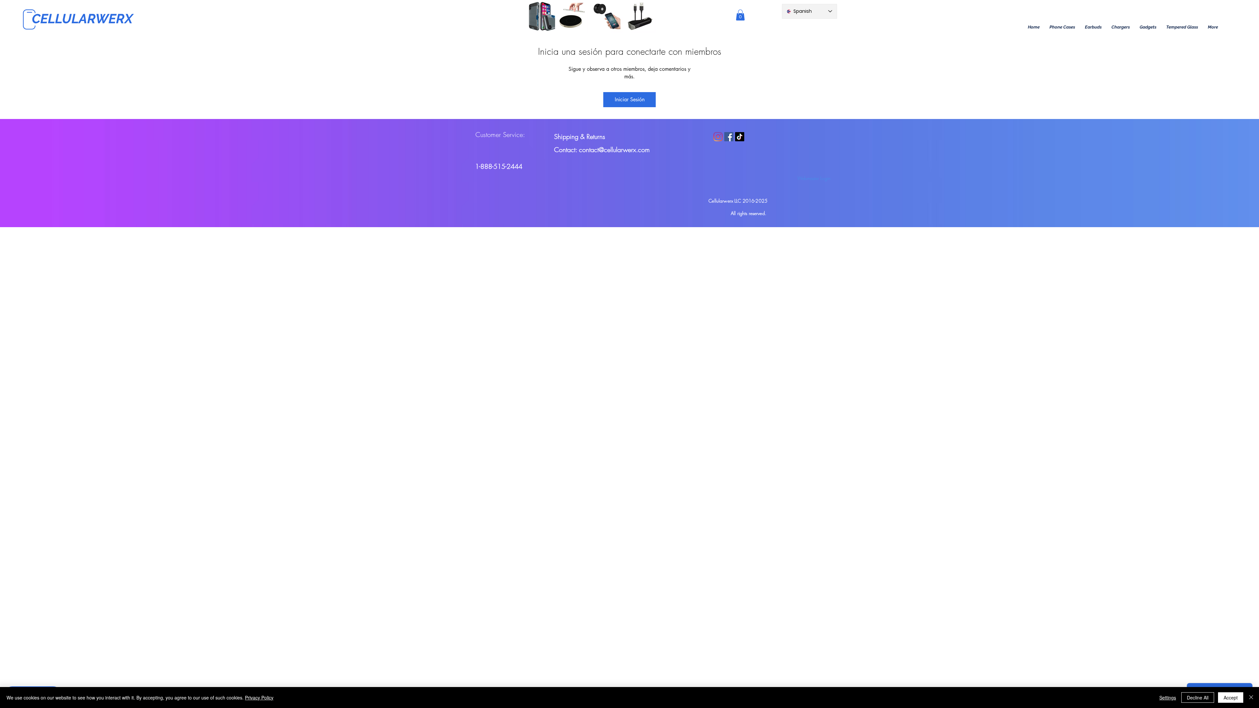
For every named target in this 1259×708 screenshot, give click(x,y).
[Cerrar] (1251, 697)
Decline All (1198, 697)
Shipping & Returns (579, 136)
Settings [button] (1167, 697)
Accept (1231, 697)
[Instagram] (718, 136)
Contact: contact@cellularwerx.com (602, 149)
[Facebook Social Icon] (728, 136)
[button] (1062, 27)
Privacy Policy (259, 697)
